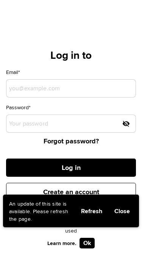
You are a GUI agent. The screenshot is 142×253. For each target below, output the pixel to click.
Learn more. (61, 243)
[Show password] (126, 123)
